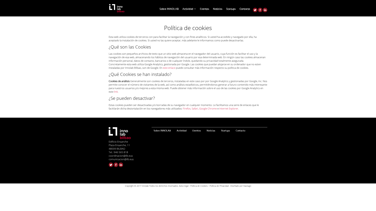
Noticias (217, 9)
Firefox (186, 108)
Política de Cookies (199, 185)
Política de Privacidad (219, 185)
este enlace (169, 67)
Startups (231, 9)
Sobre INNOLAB (169, 9)
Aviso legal (183, 185)
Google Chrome (208, 108)
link (116, 91)
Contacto (245, 9)
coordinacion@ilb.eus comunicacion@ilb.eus (121, 157)
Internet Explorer (228, 108)
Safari (195, 108)
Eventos (204, 9)
